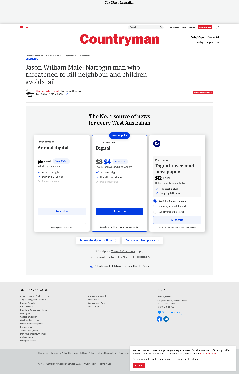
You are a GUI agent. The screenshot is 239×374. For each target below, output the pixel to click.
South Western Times (97, 303)
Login (192, 27)
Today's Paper (198, 37)
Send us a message (171, 312)
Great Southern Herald (29, 320)
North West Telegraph (97, 296)
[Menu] (21, 27)
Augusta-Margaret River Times (33, 299)
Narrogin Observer (34, 55)
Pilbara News (93, 299)
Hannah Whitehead (204, 93)
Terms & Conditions (123, 251)
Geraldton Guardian (28, 317)
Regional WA (70, 55)
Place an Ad (213, 37)
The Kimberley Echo (29, 330)
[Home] (27, 27)
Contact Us (43, 353)
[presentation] (155, 201)
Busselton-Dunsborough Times (33, 310)
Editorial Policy (87, 353)
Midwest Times (26, 337)
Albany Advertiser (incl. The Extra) (34, 296)
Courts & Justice (53, 55)
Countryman (25, 313)
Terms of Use (105, 363)
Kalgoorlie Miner (27, 327)
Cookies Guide (208, 353)
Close (138, 365)
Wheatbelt (85, 55)
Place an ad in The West (129, 353)
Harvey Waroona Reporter (31, 323)
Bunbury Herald (27, 306)
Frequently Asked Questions (64, 353)
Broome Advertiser (28, 303)
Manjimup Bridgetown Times (33, 334)
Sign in (146, 266)
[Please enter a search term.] (161, 27)
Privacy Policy (89, 363)
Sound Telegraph (95, 306)
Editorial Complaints (106, 353)
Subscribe (205, 27)
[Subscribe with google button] (119, 219)
